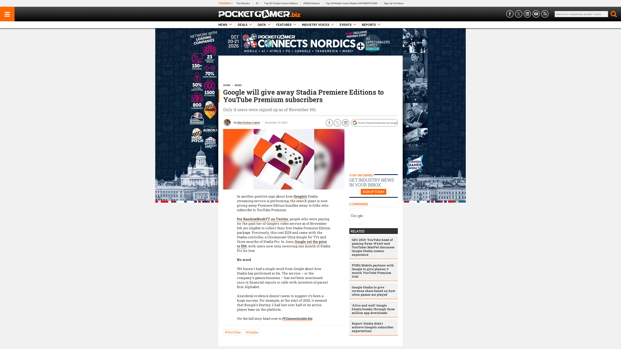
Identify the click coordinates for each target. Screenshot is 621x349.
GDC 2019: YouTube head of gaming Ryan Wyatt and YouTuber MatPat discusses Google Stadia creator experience (373, 247)
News (222, 24)
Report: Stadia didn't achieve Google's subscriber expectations (372, 327)
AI (257, 3)
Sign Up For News (394, 3)
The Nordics (243, 3)
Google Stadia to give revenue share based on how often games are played (373, 291)
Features (284, 24)
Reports (369, 24)
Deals (242, 24)
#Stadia (252, 332)
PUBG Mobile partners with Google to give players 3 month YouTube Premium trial (373, 270)
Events (346, 24)
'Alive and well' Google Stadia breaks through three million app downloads (373, 309)
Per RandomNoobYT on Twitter (262, 219)
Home (226, 85)
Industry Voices (315, 24)
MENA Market (312, 3)
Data (262, 24)
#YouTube (233, 332)
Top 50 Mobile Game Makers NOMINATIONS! (352, 3)
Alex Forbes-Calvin (248, 122)
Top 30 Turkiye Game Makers (281, 3)
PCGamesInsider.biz (297, 318)
